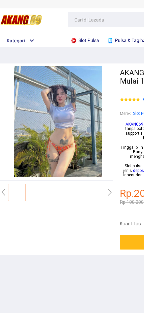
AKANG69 (134, 124)
